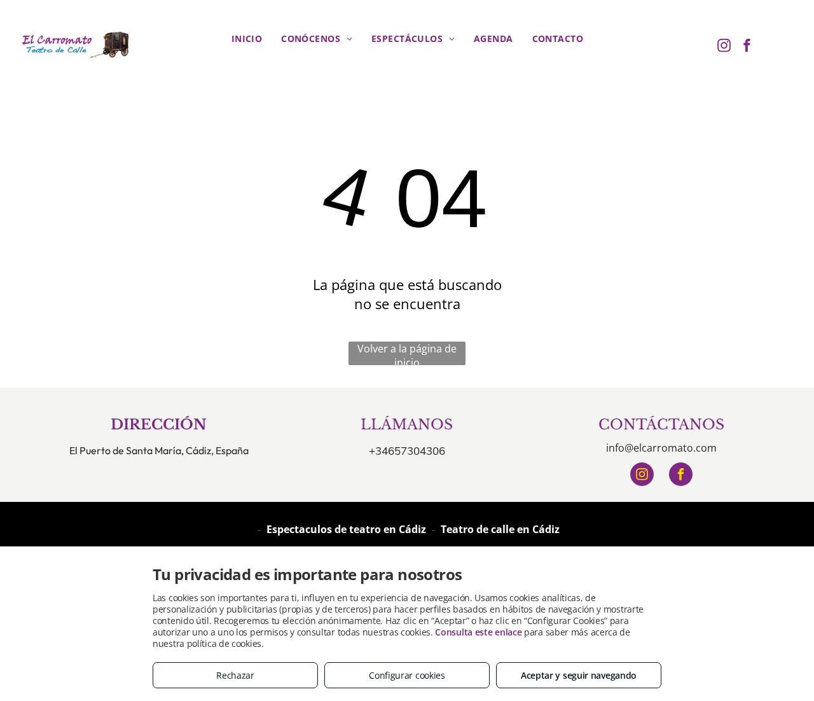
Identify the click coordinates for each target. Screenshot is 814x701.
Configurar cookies (407, 675)
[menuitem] (247, 38)
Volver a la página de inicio (407, 353)
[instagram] (724, 47)
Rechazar (235, 675)
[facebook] (747, 47)
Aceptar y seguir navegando (579, 675)
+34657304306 (407, 450)
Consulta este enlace (478, 632)
